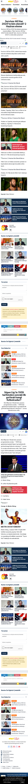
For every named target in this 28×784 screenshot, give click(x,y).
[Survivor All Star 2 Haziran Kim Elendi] (13, 118)
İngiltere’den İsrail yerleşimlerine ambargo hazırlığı (21, 260)
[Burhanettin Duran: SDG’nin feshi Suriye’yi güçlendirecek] (7, 255)
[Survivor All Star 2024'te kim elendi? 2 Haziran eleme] (14, 39)
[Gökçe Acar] (4, 228)
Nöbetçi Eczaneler (7, 751)
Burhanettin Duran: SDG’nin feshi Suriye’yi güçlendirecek (7, 260)
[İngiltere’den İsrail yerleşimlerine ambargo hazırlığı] (21, 255)
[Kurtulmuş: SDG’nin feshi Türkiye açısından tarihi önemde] (7, 241)
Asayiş (13, 359)
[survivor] (14, 100)
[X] (11, 747)
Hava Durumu (6, 752)
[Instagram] (16, 747)
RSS (4, 776)
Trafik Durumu (6, 756)
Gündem (14, 18)
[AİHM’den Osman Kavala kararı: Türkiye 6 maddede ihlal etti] (7, 268)
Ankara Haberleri (6, 4)
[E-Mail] (10, 230)
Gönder (4, 304)
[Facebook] (9, 747)
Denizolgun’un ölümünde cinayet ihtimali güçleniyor (19, 247)
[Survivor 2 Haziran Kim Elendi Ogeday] (14, 134)
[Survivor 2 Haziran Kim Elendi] (10, 83)
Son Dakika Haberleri (8, 760)
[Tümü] (26, 348)
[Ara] (25, 1)
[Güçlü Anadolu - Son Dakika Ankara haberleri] (13, 1)
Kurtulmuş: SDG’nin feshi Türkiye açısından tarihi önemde (7, 247)
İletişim (9, 766)
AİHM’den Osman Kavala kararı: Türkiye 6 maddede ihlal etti (7, 274)
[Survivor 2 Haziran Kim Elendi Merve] (12, 158)
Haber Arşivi (6, 762)
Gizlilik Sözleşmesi (16, 768)
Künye (3, 766)
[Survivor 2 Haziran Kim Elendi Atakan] (14, 184)
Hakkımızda (15, 766)
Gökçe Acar (5, 46)
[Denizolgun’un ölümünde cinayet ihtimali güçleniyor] (21, 241)
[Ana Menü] (1, 1)
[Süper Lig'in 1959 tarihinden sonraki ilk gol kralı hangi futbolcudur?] (14, 421)
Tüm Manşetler (6, 759)
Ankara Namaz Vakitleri (8, 754)
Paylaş (4, 43)
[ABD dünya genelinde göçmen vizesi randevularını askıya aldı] (21, 268)
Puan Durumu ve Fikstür (8, 757)
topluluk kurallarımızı (14, 309)
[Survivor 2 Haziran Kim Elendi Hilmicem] (13, 169)
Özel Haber (16, 4)
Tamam (22, 782)
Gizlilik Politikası (6, 768)
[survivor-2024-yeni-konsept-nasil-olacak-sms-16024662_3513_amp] (14, 65)
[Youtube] (19, 747)
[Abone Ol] (26, 43)
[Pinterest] (14, 747)
